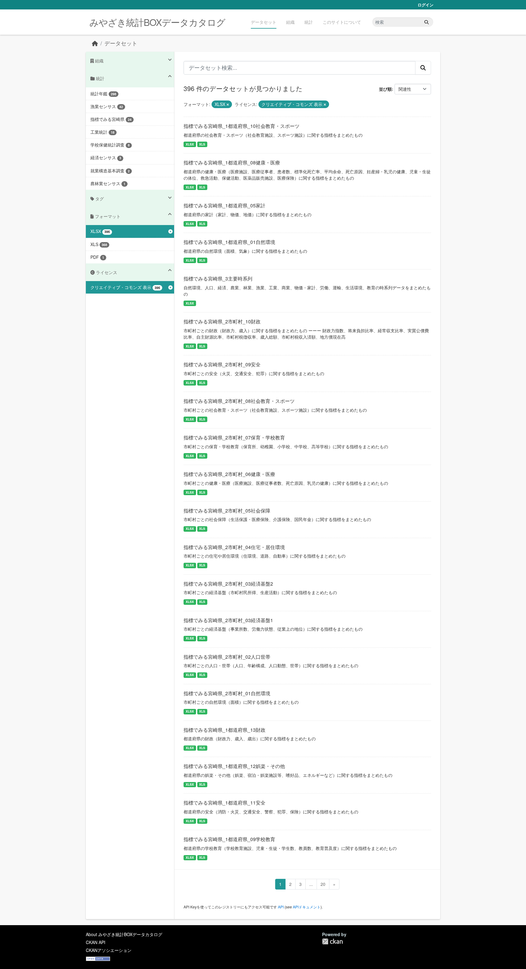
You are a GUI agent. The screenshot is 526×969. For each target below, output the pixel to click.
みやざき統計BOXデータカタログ (157, 22)
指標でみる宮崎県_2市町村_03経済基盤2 (228, 583)
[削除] (227, 104)
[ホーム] (95, 43)
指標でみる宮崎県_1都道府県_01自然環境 (229, 241)
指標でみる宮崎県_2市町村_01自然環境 (227, 693)
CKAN (332, 941)
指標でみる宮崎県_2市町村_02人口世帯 (227, 656)
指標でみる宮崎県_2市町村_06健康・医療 (229, 473)
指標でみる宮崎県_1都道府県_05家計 (224, 205)
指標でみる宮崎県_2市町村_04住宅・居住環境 (234, 547)
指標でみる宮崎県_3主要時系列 (218, 278)
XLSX (190, 144)
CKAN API (95, 942)
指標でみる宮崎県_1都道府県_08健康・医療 (232, 162)
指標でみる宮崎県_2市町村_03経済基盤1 (228, 620)
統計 (308, 22)
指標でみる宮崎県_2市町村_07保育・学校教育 (234, 437)
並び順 (385, 89)
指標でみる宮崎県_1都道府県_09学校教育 (229, 839)
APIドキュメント (307, 906)
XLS (202, 144)
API (281, 906)
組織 (290, 22)
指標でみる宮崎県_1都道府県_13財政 (224, 729)
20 (323, 884)
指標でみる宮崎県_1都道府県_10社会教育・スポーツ (242, 125)
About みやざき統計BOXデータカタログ (124, 934)
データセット (263, 22)
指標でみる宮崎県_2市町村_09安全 (222, 364)
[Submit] (426, 22)
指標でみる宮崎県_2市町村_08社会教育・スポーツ (239, 400)
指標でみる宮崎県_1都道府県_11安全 (224, 802)
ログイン (425, 5)
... (311, 884)
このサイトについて (342, 22)
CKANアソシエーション (109, 950)
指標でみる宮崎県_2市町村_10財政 (222, 321)
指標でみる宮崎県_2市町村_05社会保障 (227, 510)
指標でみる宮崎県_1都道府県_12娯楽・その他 (234, 766)
